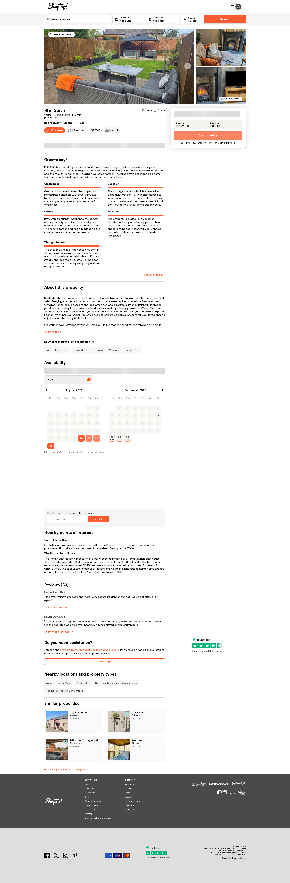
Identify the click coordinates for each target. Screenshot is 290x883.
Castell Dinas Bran (56, 540)
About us (129, 784)
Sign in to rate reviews (56, 606)
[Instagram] (66, 857)
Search (225, 19)
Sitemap (89, 813)
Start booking (208, 135)
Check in (180, 123)
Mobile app (90, 792)
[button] (187, 66)
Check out (215, 123)
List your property (134, 801)
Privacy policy (91, 805)
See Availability (153, 274)
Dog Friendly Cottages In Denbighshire (116, 682)
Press (127, 792)
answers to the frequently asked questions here (89, 650)
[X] (57, 857)
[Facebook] (47, 857)
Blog (87, 797)
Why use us (90, 788)
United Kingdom (53, 769)
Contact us (90, 809)
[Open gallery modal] (119, 66)
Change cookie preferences (98, 818)
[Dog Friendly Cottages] (237, 785)
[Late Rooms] (217, 785)
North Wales (64, 682)
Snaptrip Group (239, 858)
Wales (49, 682)
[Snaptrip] (58, 7)
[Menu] (235, 7)
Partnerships (131, 805)
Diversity (129, 797)
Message (105, 661)
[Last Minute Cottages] (197, 785)
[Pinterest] (75, 857)
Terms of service (93, 801)
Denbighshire (83, 682)
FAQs (87, 784)
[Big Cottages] (224, 794)
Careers (129, 788)
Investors (129, 809)
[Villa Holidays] (240, 794)
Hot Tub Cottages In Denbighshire (64, 690)
